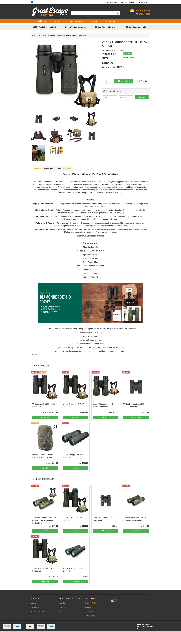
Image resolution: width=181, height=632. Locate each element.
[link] (116, 600)
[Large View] (39, 119)
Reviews (60, 168)
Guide (94, 21)
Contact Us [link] (62, 607)
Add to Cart (125, 81)
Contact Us (132, 2)
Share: (125, 57)
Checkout (146, 11)
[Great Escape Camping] (50, 12)
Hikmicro (42, 21)
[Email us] (112, 600)
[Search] (118, 13)
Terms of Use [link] (89, 611)
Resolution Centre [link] (37, 611)
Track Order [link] (35, 607)
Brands (122, 2)
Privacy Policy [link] (90, 616)
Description (36, 168)
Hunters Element (76, 21)
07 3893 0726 (144, 14)
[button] (142, 81)
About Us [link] (61, 603)
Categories (111, 21)
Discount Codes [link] (64, 611)
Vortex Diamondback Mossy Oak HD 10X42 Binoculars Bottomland (44, 520)
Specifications (48, 168)
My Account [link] (35, 603)
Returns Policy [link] (90, 607)
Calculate (142, 97)
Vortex (57, 21)
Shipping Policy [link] (90, 603)
